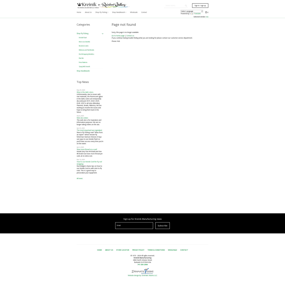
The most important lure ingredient (89, 130)
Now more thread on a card (87, 149)
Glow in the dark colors (85, 92)
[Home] (103, 5)
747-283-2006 (142, 264)
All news (80, 178)
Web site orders (82, 118)
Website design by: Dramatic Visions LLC (142, 275)
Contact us (130, 36)
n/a (207, 17)
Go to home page (118, 36)
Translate (197, 13)
